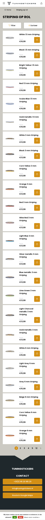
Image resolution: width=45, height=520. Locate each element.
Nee (20, 517)
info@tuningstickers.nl (22, 488)
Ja (15, 517)
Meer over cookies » (32, 517)
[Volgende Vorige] (40, 448)
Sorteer (33, 25)
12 (36, 448)
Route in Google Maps (22, 495)
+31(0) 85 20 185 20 (22, 481)
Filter (13, 25)
